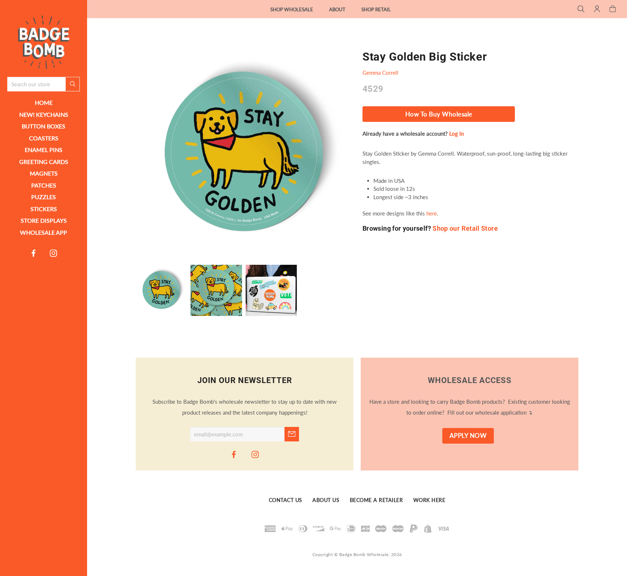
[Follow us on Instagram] (53, 253)
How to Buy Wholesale (438, 114)
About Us (325, 500)
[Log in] (597, 9)
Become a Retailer (376, 500)
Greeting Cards (43, 161)
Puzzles (43, 196)
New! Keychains (43, 114)
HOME (44, 102)
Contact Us (285, 500)
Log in (456, 133)
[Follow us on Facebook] (33, 253)
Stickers (43, 208)
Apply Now (468, 435)
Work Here (429, 500)
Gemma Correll (380, 72)
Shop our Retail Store (465, 228)
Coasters (43, 138)
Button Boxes (43, 126)
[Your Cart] (612, 9)
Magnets (44, 173)
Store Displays (44, 220)
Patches (43, 185)
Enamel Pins (43, 149)
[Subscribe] (291, 434)
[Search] (581, 9)
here (431, 213)
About (337, 9)
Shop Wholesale (291, 9)
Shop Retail (376, 9)
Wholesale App (43, 232)
